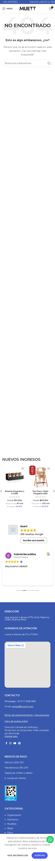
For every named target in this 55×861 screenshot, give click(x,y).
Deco (10, 832)
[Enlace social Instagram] (10, 743)
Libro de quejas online (16, 721)
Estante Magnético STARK (14, 492)
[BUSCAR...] (49, 63)
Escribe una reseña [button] (33, 540)
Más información (18, 855)
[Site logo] (27, 8)
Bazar (10, 828)
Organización (14, 815)
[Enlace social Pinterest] (19, 743)
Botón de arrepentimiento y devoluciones (27, 715)
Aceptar (40, 855)
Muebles (11, 823)
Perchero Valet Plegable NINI (40, 492)
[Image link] (11, 793)
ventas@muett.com (22, 706)
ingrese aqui (11, 736)
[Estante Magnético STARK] (14, 476)
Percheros (12, 819)
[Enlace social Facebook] (6, 743)
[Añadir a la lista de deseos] (22, 468)
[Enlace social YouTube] (14, 743)
